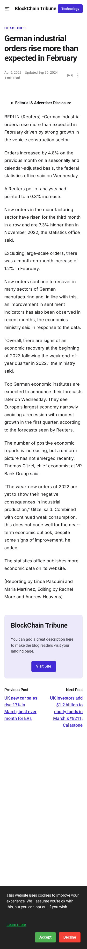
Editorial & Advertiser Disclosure (43, 103)
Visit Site (43, 666)
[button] (7, 8)
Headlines (15, 28)
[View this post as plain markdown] (70, 75)
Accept (45, 937)
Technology (70, 9)
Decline (69, 937)
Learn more (16, 924)
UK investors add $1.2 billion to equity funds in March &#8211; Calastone (66, 711)
